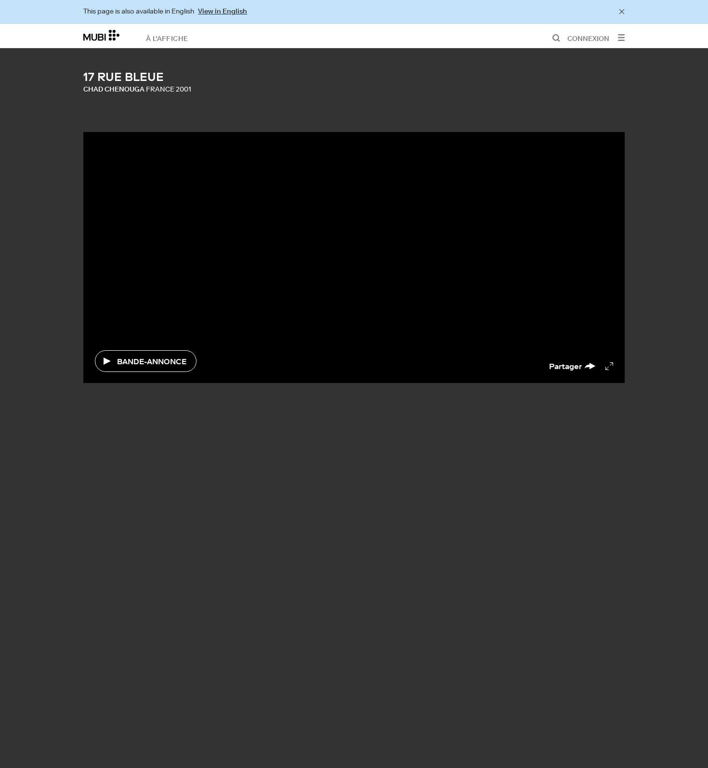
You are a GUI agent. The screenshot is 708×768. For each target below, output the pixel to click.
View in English (222, 11)
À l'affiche (167, 38)
